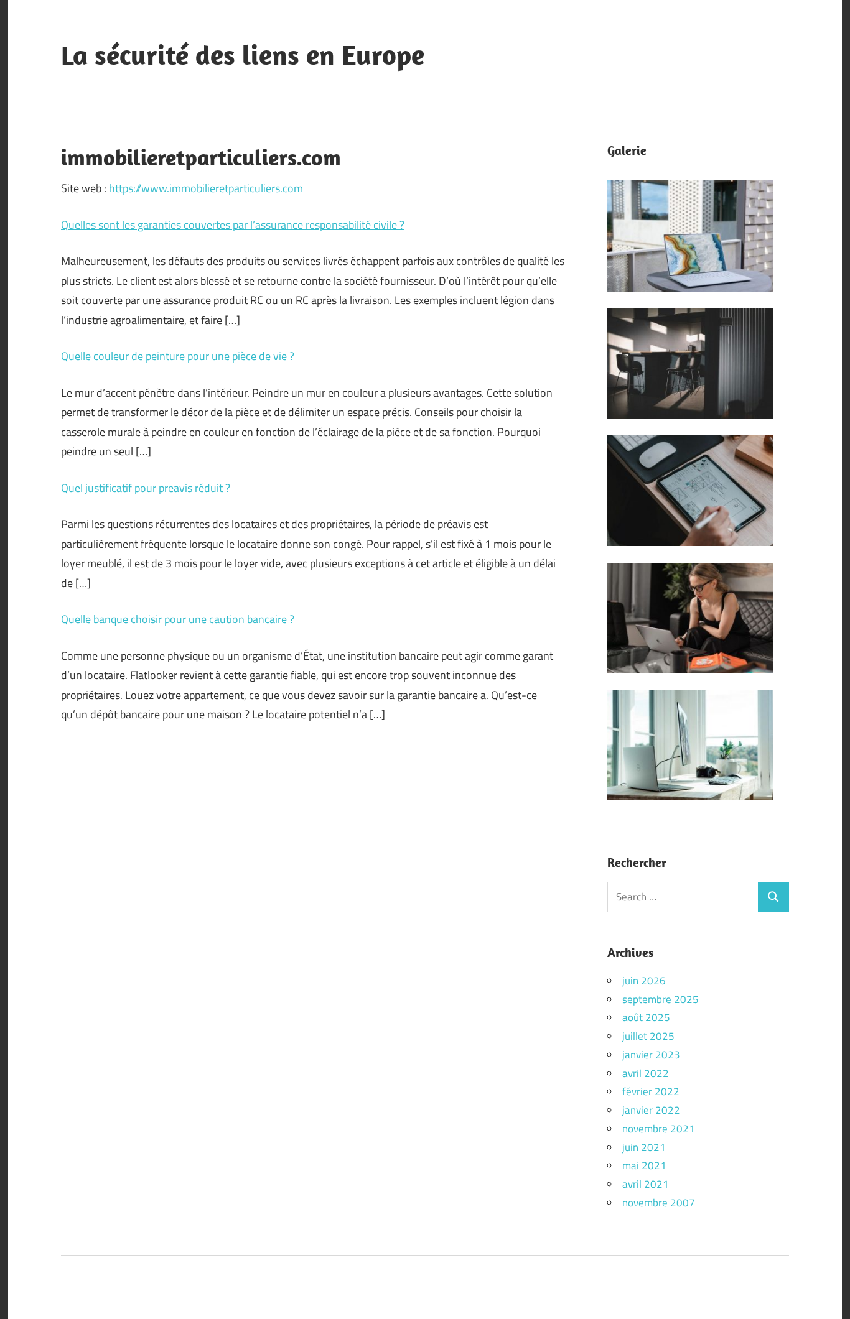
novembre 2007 (658, 1203)
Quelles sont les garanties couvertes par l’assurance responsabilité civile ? (232, 224)
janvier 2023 (651, 1055)
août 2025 (646, 1017)
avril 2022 (645, 1073)
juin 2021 (644, 1147)
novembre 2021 (658, 1129)
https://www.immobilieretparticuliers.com (206, 188)
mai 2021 (644, 1165)
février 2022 (651, 1091)
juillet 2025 (648, 1036)
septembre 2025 (660, 999)
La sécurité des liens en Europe (242, 55)
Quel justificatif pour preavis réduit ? (145, 487)
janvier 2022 (651, 1110)
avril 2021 (645, 1184)
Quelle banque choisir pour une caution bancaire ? (177, 619)
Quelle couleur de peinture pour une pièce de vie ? (177, 356)
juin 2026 (644, 981)
